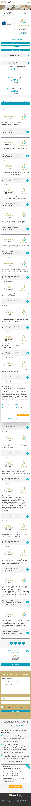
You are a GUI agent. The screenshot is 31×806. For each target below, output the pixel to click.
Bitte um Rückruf (7, 707)
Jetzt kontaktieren (16, 50)
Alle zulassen (23, 414)
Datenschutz (21, 800)
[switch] (17, 404)
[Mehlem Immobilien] (7, 24)
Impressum (27, 800)
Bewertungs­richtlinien (6, 800)
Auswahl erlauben (12, 418)
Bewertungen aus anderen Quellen (23, 34)
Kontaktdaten (14, 55)
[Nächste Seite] (23, 643)
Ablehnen (24, 419)
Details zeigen (24, 411)
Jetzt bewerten (15, 43)
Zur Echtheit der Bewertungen (15, 39)
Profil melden (21, 725)
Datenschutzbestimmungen (15, 715)
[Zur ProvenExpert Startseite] (8, 2)
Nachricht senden (15, 711)
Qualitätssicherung (14, 800)
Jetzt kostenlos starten (15, 786)
